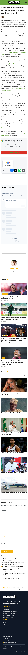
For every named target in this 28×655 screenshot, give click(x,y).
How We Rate (6, 609)
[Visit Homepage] (14, 2)
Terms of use (6, 640)
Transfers (5, 293)
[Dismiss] (26, 140)
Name (3, 530)
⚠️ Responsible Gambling (9, 642)
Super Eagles (6, 626)
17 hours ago (5, 344)
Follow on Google (14, 152)
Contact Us (5, 638)
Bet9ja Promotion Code (9, 613)
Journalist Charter (7, 636)
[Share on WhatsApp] (19, 170)
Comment (4, 510)
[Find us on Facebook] (16, 651)
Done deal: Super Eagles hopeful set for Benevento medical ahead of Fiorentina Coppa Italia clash (12, 362)
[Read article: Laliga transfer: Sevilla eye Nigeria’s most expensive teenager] (14, 289)
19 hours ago (5, 366)
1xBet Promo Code (8, 617)
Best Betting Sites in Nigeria (10, 611)
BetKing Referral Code (8, 615)
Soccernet (5, 587)
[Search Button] (26, 2)
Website (3, 543)
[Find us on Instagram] (21, 651)
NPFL (4, 624)
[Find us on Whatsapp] (14, 651)
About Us (5, 634)
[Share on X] (15, 170)
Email (3, 536)
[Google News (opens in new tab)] (7, 164)
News (3, 314)
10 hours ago (5, 300)
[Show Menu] (2, 2)
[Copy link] (23, 170)
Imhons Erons (9, 17)
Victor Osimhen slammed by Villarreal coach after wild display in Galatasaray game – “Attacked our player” (13, 340)
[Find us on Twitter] (19, 651)
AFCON (4, 622)
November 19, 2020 (19, 17)
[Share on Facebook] (12, 170)
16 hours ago (5, 321)
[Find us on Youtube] (24, 651)
